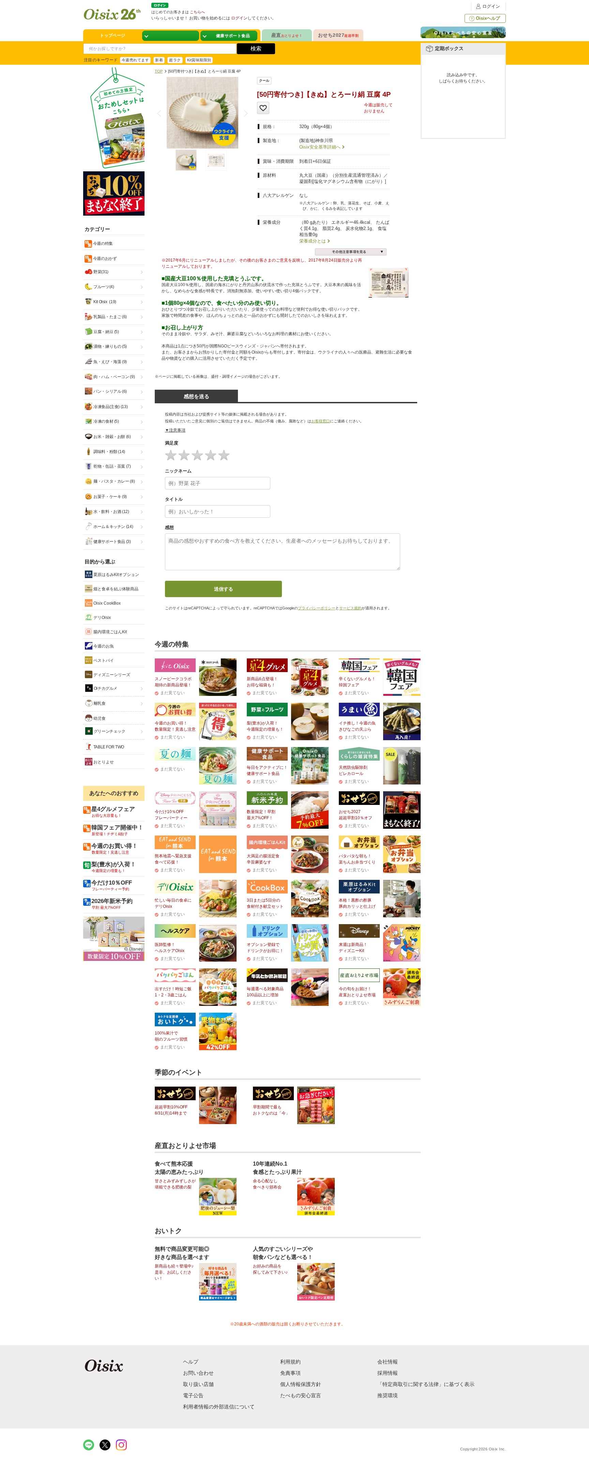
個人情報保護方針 (300, 1384)
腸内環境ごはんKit (109, 631)
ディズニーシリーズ (111, 674)
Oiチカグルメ (105, 688)
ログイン (491, 6)
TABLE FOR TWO (108, 747)
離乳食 (99, 703)
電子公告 (193, 1395)
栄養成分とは (312, 241)
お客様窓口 (320, 421)
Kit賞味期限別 (199, 60)
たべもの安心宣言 (300, 1395)
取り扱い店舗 (198, 1384)
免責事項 (290, 1373)
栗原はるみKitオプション (115, 574)
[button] (244, 113)
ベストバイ (103, 660)
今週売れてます (135, 60)
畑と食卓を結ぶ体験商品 (115, 589)
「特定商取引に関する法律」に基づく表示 (425, 1384)
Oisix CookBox (106, 603)
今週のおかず (104, 258)
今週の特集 (102, 243)
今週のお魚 (103, 646)
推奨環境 (387, 1395)
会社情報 (387, 1362)
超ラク (175, 60)
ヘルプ (190, 1362)
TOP (159, 71)
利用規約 (290, 1362)
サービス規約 (350, 608)
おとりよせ (103, 762)
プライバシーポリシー (316, 608)
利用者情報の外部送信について (219, 1407)
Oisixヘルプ (488, 18)
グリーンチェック (109, 731)
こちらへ (197, 12)
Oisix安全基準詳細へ (320, 147)
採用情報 (387, 1373)
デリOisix (101, 617)
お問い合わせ (198, 1373)
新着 (159, 60)
